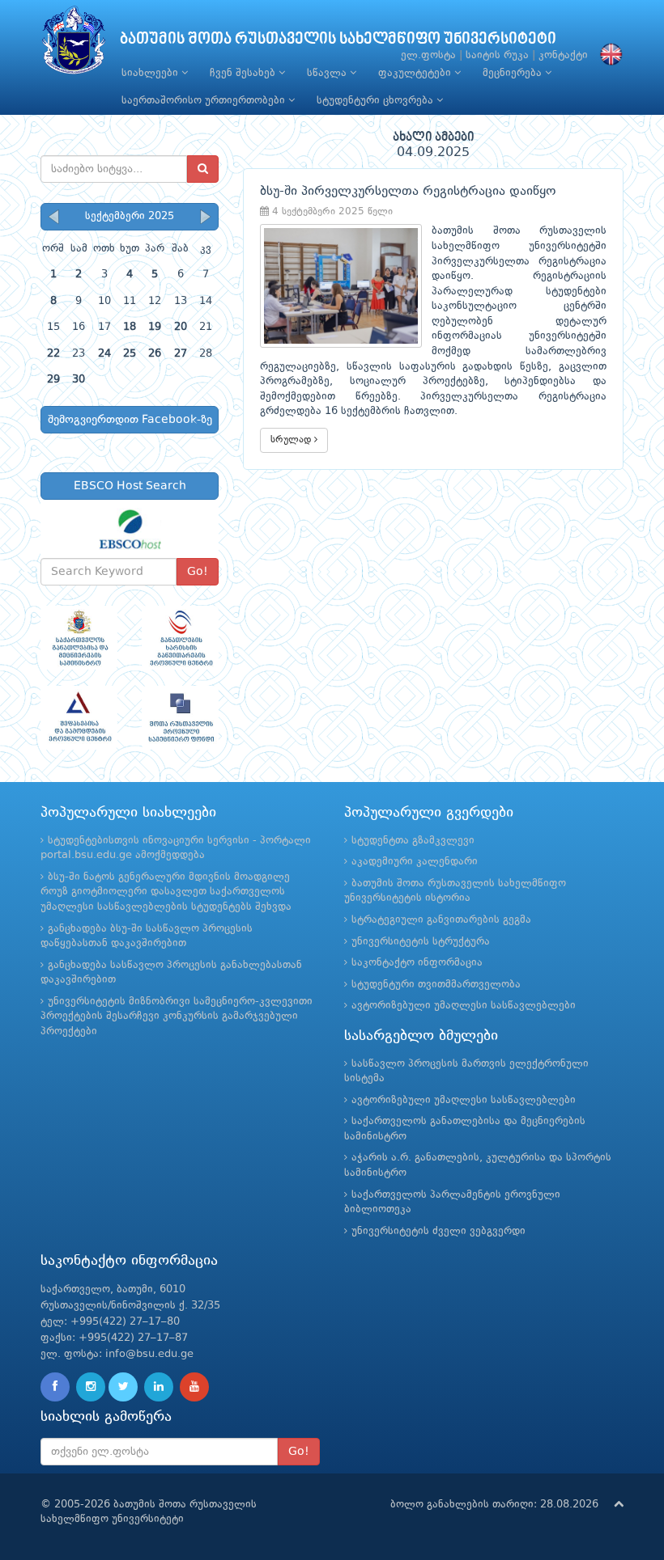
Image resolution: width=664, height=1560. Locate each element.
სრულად (292, 440)
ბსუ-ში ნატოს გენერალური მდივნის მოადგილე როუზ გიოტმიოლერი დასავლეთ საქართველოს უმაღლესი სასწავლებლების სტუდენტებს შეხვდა (166, 892)
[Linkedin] (158, 1386)
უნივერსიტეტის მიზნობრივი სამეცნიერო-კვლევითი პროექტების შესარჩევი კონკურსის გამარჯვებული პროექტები (176, 1016)
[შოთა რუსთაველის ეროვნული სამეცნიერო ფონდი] (180, 718)
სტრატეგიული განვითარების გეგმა (441, 920)
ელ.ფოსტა (428, 55)
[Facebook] (55, 1386)
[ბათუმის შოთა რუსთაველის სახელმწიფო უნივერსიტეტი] (73, 44)
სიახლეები (151, 73)
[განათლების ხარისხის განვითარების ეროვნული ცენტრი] (180, 638)
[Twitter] (123, 1386)
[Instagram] (90, 1386)
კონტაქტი (563, 55)
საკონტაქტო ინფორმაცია (417, 963)
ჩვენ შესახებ (244, 73)
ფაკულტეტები (416, 73)
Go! (197, 571)
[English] (607, 55)
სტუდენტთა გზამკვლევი (413, 840)
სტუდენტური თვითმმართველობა (436, 984)
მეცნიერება (514, 73)
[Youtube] (194, 1386)
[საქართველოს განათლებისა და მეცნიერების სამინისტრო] (78, 638)
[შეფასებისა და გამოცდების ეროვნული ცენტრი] (78, 718)
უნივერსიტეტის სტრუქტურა (420, 941)
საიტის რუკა (497, 55)
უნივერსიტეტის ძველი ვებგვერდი (438, 1231)
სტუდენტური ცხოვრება (376, 100)
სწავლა (328, 73)
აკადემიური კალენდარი (414, 861)
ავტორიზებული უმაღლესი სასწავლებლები (463, 1005)
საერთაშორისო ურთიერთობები (204, 100)
